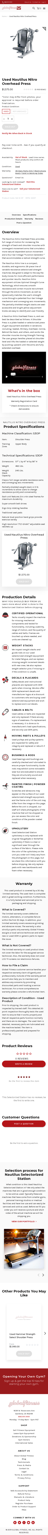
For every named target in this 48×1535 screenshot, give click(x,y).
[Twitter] (19, 1522)
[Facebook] (15, 1522)
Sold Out (24, 1354)
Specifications (29, 215)
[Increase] (12, 119)
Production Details (13, 219)
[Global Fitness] (11, 8)
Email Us (19, 177)
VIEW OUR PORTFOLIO (23, 1221)
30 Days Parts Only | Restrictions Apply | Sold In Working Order (30, 172)
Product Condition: (10, 106)
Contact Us (36, 2)
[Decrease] (4, 119)
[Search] (34, 8)
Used (6, 111)
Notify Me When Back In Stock (17, 133)
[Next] (42, 1275)
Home (4, 16)
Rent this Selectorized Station (18, 183)
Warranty (29, 219)
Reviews (39, 219)
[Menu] (44, 8)
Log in (44, 2)
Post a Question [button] (23, 1124)
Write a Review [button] (24, 1064)
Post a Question (24, 223)
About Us (28, 2)
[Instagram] (24, 1522)
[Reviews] (34, 89)
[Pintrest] (33, 1522)
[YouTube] (28, 1522)
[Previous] (38, 1275)
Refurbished (19, 111)
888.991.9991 (8, 2)
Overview (16, 215)
